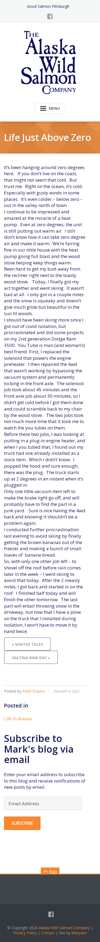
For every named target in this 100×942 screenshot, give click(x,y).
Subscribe (22, 823)
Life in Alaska (18, 719)
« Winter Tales (27, 644)
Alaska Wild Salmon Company (64, 927)
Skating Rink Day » (31, 657)
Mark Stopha (33, 691)
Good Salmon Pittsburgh (48, 6)
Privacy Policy (25, 932)
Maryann (79, 932)
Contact (48, 932)
